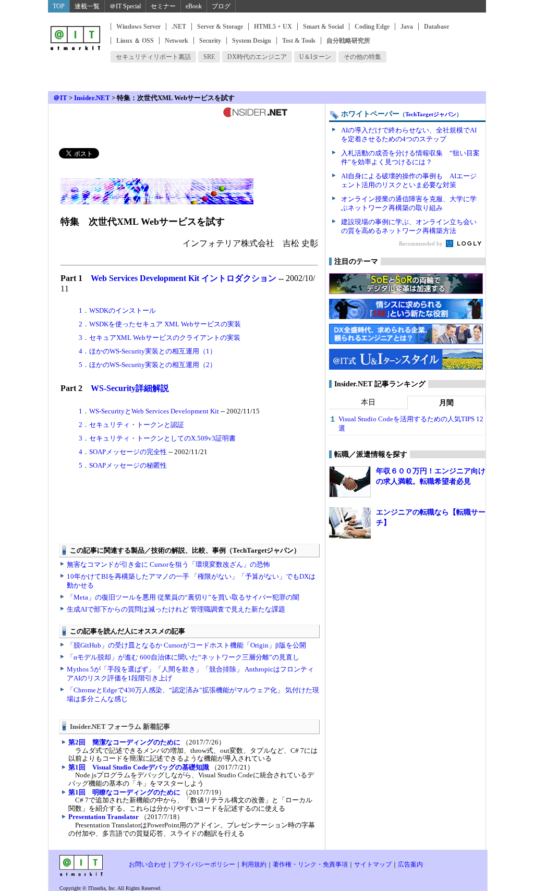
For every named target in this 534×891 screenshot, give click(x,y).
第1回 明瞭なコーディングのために (124, 792)
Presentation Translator (103, 817)
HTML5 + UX (273, 26)
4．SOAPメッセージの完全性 (123, 452)
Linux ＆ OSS (135, 40)
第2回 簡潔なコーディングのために (124, 742)
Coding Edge (372, 26)
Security (210, 40)
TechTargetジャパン (430, 114)
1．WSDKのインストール (117, 310)
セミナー (163, 6)
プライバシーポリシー (204, 864)
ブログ (221, 6)
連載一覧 (87, 6)
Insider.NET (92, 98)
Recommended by (421, 243)
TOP (59, 6)
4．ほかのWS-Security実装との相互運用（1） (147, 351)
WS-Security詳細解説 (130, 388)
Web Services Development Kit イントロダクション (183, 278)
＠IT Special (125, 6)
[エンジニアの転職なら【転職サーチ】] (350, 523)
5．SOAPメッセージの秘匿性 (123, 465)
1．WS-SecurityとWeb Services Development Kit (149, 411)
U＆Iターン (315, 56)
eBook (194, 6)
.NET (179, 26)
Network (176, 40)
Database (436, 26)
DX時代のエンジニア (257, 56)
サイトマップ (373, 864)
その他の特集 (362, 56)
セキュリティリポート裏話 (153, 56)
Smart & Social (323, 26)
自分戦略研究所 (348, 40)
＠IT (60, 98)
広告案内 (410, 864)
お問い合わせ (147, 864)
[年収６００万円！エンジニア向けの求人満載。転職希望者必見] (350, 481)
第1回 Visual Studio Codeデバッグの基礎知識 (138, 767)
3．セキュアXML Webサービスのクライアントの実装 (159, 337)
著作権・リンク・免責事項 (310, 864)
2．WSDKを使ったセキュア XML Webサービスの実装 (160, 324)
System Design (251, 40)
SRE (209, 56)
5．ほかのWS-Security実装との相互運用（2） (147, 365)
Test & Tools (298, 40)
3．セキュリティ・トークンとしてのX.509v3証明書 (157, 438)
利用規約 (253, 864)
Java (406, 26)
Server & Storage (220, 26)
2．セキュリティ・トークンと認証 (131, 425)
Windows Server (138, 26)
